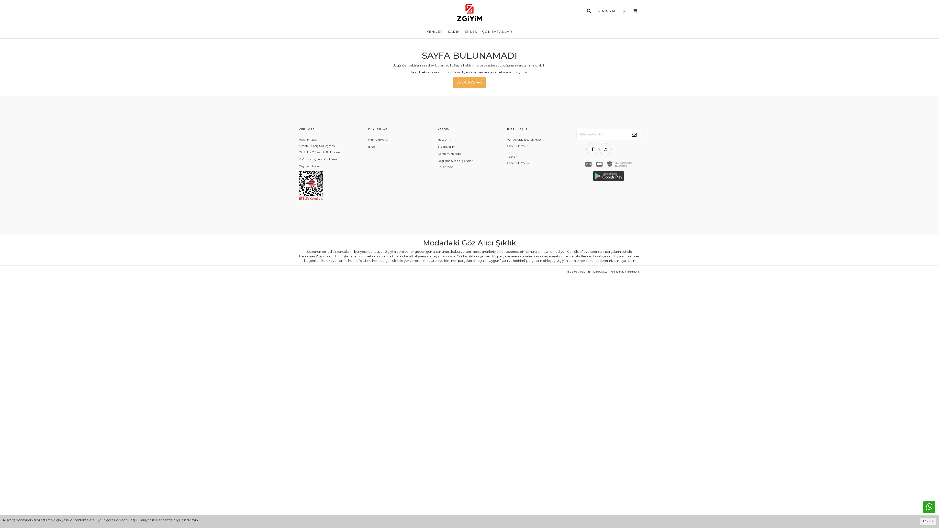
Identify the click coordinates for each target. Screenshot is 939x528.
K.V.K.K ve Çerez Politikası (318, 159)
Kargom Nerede (449, 153)
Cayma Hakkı (309, 166)
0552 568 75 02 (518, 146)
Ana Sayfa (469, 82)
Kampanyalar (378, 139)
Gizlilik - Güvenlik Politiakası (320, 152)
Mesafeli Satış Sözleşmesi (317, 146)
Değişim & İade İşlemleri (455, 161)
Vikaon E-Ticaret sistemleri (596, 271)
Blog (371, 146)
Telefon (512, 156)
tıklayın (192, 520)
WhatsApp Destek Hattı (524, 139)
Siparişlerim (447, 146)
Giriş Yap (607, 11)
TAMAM (928, 521)
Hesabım (444, 139)
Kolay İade (445, 167)
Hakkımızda (308, 139)
